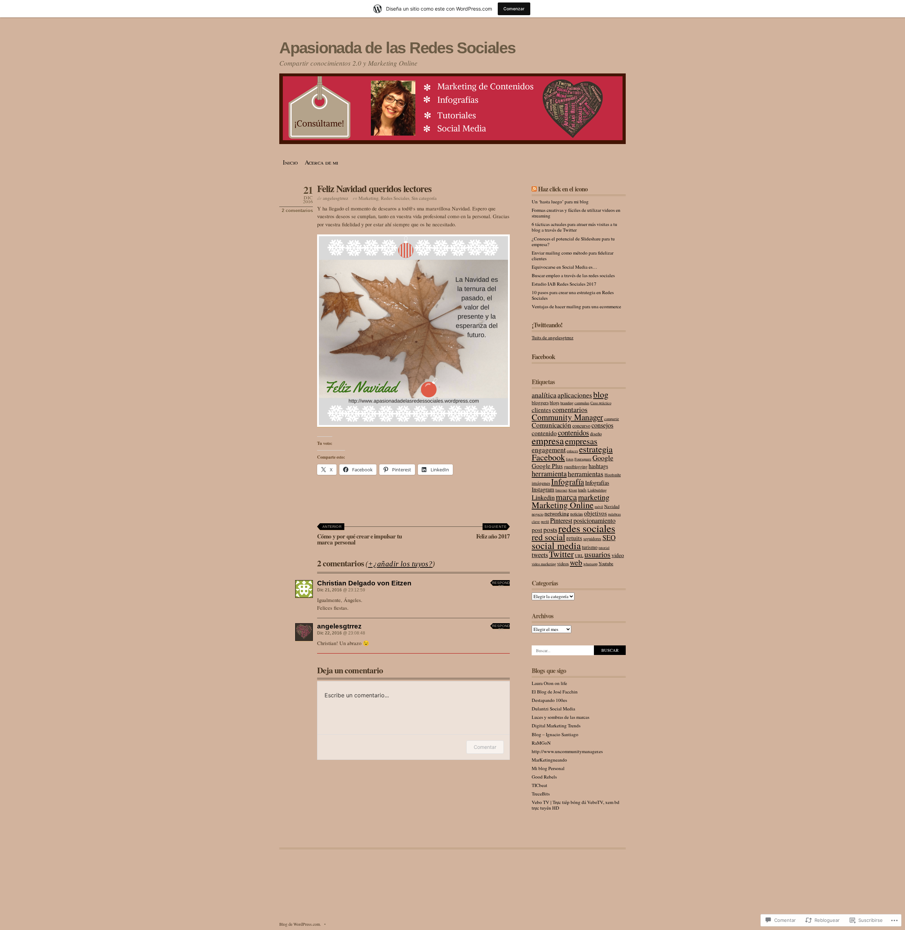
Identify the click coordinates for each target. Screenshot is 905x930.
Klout (572, 490)
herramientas (585, 473)
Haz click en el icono (563, 188)
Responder (501, 584)
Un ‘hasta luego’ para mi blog (560, 201)
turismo (589, 547)
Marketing (368, 198)
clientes (541, 410)
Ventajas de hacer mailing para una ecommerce (576, 306)
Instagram (543, 489)
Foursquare (582, 459)
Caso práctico (600, 402)
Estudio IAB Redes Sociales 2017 (564, 284)
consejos (602, 425)
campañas (581, 402)
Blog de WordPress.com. (300, 924)
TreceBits (541, 794)
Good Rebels (544, 777)
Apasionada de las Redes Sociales (397, 47)
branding (566, 402)
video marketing (544, 563)
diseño (596, 434)
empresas (581, 441)
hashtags (598, 466)
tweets (540, 554)
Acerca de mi (321, 162)
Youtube (606, 564)
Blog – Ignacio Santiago (555, 734)
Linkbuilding (597, 490)
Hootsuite (613, 474)
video (618, 555)
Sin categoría (424, 198)
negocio (537, 514)
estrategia (596, 449)
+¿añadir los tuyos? (400, 564)
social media (556, 545)
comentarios (570, 409)
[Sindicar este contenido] (534, 188)
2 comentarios (297, 210)
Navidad (611, 506)
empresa (548, 440)
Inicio (290, 162)
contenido (544, 433)
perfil (545, 521)
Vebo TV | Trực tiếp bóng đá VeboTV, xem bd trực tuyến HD (575, 805)
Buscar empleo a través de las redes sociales (573, 275)
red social (548, 537)
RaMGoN (541, 743)
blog (600, 394)
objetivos (595, 513)
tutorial (604, 547)
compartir (611, 418)
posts (550, 529)
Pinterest (561, 520)
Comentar (485, 747)
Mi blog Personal (548, 768)
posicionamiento (594, 520)
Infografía (567, 481)
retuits (574, 538)
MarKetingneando (549, 760)
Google (602, 458)
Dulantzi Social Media (553, 708)
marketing (593, 497)
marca (566, 496)
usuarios (597, 554)
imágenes (541, 483)
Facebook (543, 356)
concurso (581, 425)
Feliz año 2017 (493, 533)
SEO (608, 537)
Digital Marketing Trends (556, 725)
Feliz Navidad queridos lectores (374, 188)
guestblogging (576, 466)
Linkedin (543, 497)
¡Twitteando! (547, 324)
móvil (599, 506)
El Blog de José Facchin (555, 691)
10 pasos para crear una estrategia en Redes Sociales (573, 295)
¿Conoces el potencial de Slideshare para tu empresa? (573, 242)
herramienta (549, 473)
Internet (561, 490)
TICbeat (539, 785)
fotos (569, 459)
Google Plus (547, 465)
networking (556, 513)
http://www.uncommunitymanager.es (567, 751)
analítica (544, 395)
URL (579, 555)
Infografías (597, 483)
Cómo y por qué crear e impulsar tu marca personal (359, 536)
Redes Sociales (395, 198)
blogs (554, 403)
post (537, 530)
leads (582, 490)
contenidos (573, 432)
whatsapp (590, 563)
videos (563, 564)
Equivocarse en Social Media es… (564, 267)
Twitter (561, 554)
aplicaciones (574, 394)
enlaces (572, 450)
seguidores (592, 538)
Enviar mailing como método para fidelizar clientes (572, 256)
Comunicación (551, 425)
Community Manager (567, 417)
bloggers (540, 402)
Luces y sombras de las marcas (560, 717)
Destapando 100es (549, 700)
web (576, 562)
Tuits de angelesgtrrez (552, 337)
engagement (549, 449)
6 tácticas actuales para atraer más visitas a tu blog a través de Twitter (574, 227)
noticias (576, 514)
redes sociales (586, 528)
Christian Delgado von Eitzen (364, 583)
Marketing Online (563, 505)
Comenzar (514, 8)
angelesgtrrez (335, 198)
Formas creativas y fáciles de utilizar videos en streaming (576, 213)
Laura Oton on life (549, 683)
